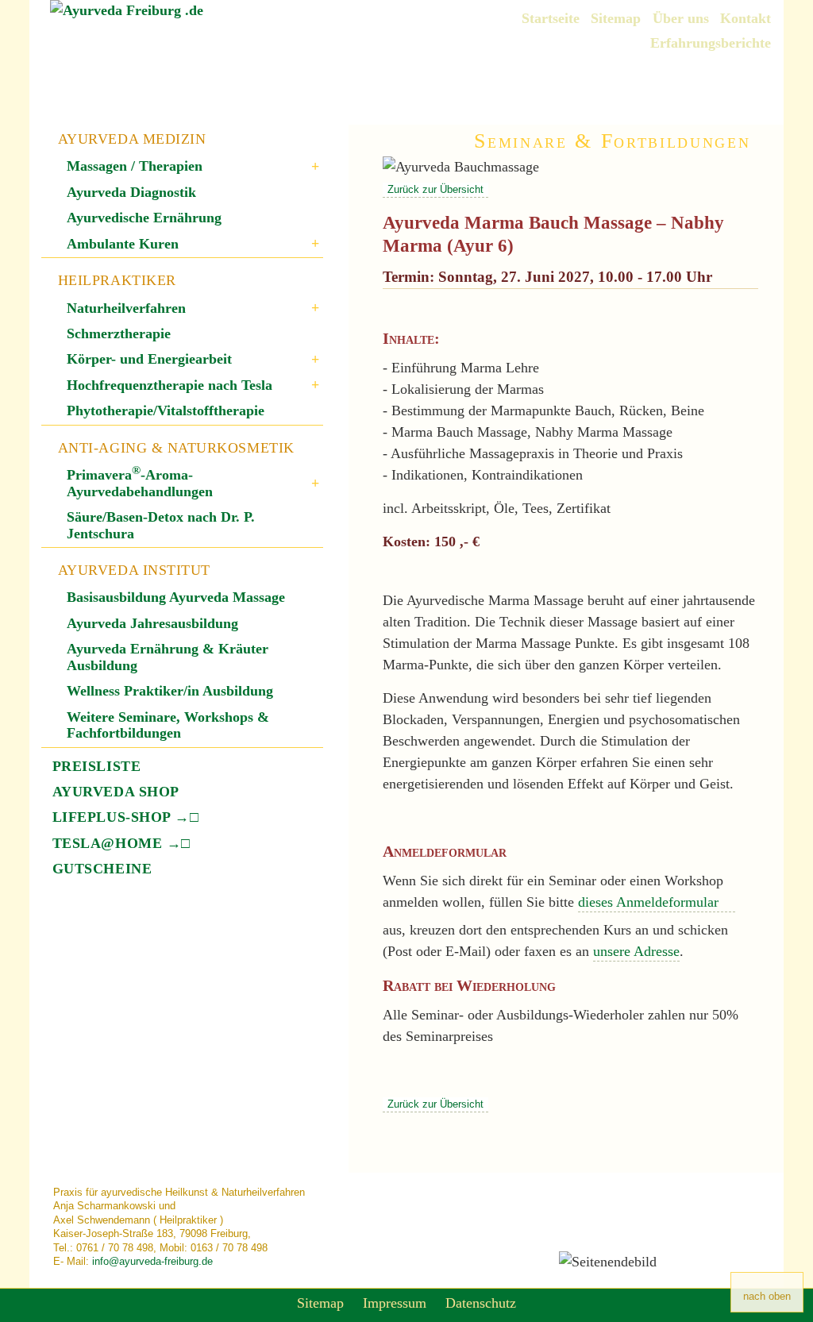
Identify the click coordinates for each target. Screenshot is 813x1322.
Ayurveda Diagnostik (131, 192)
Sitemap (616, 18)
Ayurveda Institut (134, 570)
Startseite (551, 18)
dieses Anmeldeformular (650, 902)
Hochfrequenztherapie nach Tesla (169, 385)
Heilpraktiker (117, 280)
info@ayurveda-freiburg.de (152, 1261)
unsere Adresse (636, 951)
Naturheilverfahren (126, 308)
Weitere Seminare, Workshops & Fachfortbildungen (168, 725)
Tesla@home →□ (121, 843)
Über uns (681, 18)
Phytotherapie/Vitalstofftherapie (165, 410)
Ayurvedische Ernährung (144, 217)
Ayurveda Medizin (132, 139)
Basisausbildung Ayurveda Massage (176, 597)
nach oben (767, 1296)
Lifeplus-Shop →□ (125, 817)
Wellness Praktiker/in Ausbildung (170, 691)
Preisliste (96, 766)
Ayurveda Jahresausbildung (152, 623)
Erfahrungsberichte (710, 43)
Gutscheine (102, 869)
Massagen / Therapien (134, 166)
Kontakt (745, 18)
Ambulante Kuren (123, 244)
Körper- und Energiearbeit (149, 359)
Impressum (394, 1303)
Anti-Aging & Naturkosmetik (176, 448)
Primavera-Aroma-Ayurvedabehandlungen (140, 483)
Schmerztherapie (119, 333)
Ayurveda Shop (115, 792)
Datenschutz (480, 1303)
